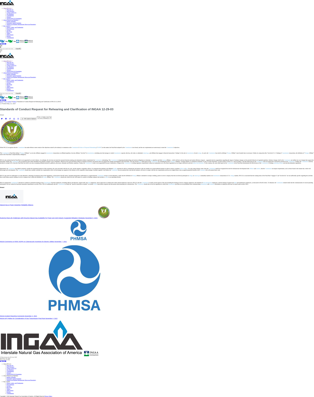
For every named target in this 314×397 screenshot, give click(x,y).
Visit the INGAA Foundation (14, 18)
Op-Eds (9, 30)
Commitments (10, 15)
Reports (9, 36)
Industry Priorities (11, 21)
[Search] (1, 45)
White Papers (10, 34)
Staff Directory (10, 11)
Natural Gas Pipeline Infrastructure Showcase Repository (21, 24)
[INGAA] (7, 5)
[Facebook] (2, 44)
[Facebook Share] (10, 118)
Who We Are (10, 9)
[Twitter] (1, 44)
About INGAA (7, 8)
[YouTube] (5, 44)
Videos (8, 33)
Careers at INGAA (11, 12)
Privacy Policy (48, 396)
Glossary (9, 17)
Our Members (10, 14)
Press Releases (10, 29)
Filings (14, 101)
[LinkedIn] (4, 44)
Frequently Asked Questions (14, 23)
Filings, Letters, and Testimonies (15, 27)
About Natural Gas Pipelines (10, 20)
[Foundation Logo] (91, 355)
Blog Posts (9, 31)
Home (1, 101)
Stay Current (6, 26)
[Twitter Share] (2, 118)
